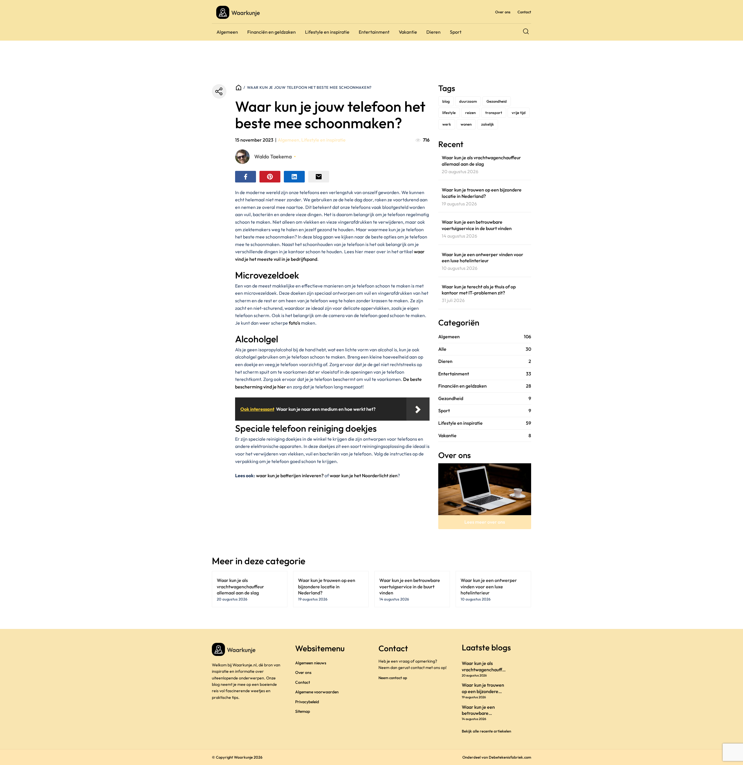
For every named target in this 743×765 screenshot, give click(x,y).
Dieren (433, 32)
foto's (294, 323)
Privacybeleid (307, 701)
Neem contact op (392, 677)
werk (446, 124)
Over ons (503, 12)
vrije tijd (519, 112)
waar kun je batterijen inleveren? (290, 475)
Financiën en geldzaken (271, 32)
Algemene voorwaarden (317, 692)
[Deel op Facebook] (245, 176)
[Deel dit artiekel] (219, 91)
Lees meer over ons (484, 522)
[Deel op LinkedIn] (294, 176)
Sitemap (302, 711)
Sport (455, 32)
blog (446, 101)
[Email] (318, 176)
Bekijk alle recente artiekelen (486, 731)
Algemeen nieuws (310, 662)
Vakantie (408, 32)
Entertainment (374, 32)
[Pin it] (269, 176)
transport (493, 112)
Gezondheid (496, 101)
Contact (524, 12)
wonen (466, 124)
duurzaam (468, 101)
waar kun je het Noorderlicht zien (364, 475)
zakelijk (487, 124)
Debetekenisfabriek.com (510, 757)
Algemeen (227, 32)
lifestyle (449, 112)
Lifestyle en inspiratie (327, 32)
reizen (470, 112)
